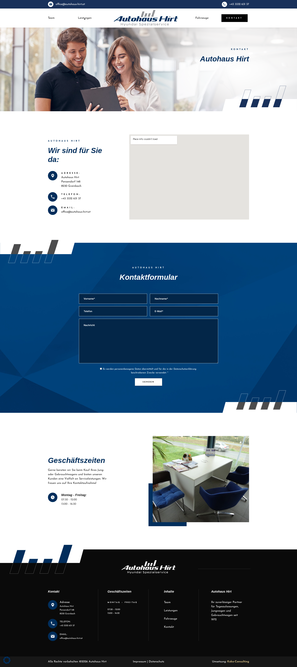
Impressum (139, 661)
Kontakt (234, 18)
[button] (7, 660)
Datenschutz (156, 661)
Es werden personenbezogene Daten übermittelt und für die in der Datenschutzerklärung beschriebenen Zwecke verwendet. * (149, 371)
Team (51, 18)
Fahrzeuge (202, 18)
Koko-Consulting (238, 661)
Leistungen (85, 18)
